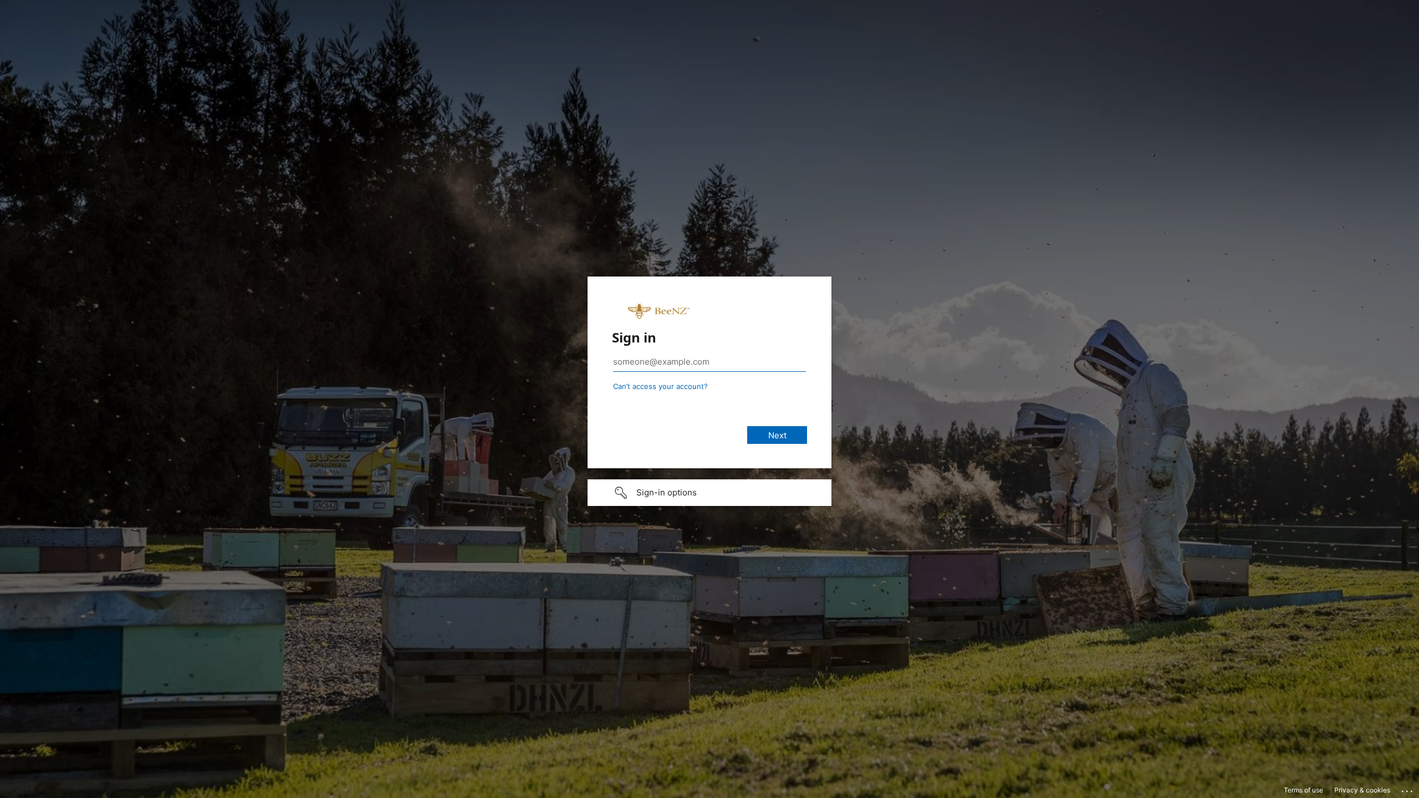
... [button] (1408, 788)
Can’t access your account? (660, 386)
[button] (709, 492)
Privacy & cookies (1362, 790)
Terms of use (1303, 790)
